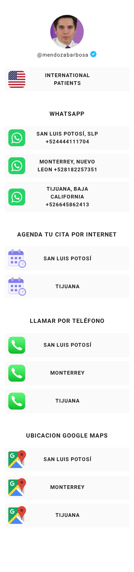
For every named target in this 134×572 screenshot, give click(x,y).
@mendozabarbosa (63, 55)
